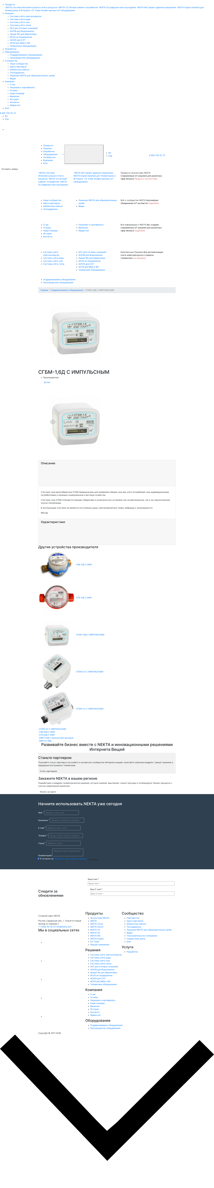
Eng (7, 119)
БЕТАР (47, 382)
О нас (12, 84)
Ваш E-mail (96, 889)
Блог (7, 108)
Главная (44, 290)
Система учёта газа (19, 22)
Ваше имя (93, 879)
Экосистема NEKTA (99, 918)
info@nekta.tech (63, 926)
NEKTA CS (95, 930)
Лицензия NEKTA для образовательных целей (32, 75)
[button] (63, 154)
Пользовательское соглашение (142, 935)
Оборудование (12, 52)
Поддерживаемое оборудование (26, 55)
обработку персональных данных (70, 858)
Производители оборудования (25, 58)
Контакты (14, 102)
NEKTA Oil (95, 932)
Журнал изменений (99, 944)
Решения (9, 13)
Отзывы (14, 90)
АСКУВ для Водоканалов (22, 31)
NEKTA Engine (97, 938)
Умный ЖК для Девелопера (23, 34)
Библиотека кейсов (19, 69)
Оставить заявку (10, 169)
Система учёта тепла (20, 25)
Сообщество (11, 60)
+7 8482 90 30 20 (47, 926)
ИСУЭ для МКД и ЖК (20, 43)
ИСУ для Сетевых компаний (24, 28)
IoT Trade (94, 941)
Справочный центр (136, 938)
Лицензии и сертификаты (22, 87)
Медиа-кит (15, 105)
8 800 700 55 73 (8, 113)
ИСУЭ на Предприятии (21, 37)
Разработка (10, 49)
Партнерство (133, 918)
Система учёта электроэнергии (25, 16)
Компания (9, 81)
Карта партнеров (18, 66)
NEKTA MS (95, 935)
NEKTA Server (96, 927)
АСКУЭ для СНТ (17, 40)
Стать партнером (48, 771)
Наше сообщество (19, 63)
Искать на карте (48, 792)
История (14, 99)
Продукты (10, 4)
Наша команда (17, 93)
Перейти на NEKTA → (24, 1176)
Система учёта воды (20, 19)
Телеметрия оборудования (23, 46)
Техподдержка (17, 72)
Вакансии (14, 96)
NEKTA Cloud (96, 924)
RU (6, 116)
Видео (13, 78)
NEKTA (93, 921)
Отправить (93, 859)
